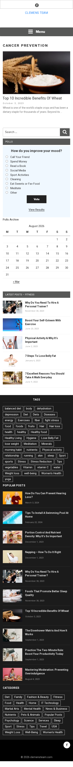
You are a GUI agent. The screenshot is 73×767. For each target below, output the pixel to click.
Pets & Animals (30, 714)
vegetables (11, 467)
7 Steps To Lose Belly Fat (40, 355)
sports (9, 461)
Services (44, 720)
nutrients (32, 449)
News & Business (56, 708)
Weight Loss (12, 732)
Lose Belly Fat (49, 438)
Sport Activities (19, 175)
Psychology (12, 720)
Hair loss (54, 426)
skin (40, 455)
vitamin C (43, 467)
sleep (51, 455)
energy (9, 420)
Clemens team (36, 13)
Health (20, 703)
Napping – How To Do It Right (43, 552)
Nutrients (10, 714)
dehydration (44, 408)
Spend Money (18, 161)
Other (13, 192)
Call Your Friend (20, 157)
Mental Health (32, 708)
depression (12, 414)
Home (32, 703)
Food (8, 703)
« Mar (16, 281)
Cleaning (15, 179)
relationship (12, 455)
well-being (30, 473)
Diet (25, 414)
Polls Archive (11, 219)
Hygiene (31, 438)
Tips (59, 461)
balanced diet (13, 408)
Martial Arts (12, 708)
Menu (40, 32)
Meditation (30, 443)
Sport (62, 455)
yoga (8, 479)
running (28, 455)
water (57, 467)
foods (19, 426)
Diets (36, 414)
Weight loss (12, 473)
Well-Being (31, 732)
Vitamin (27, 467)
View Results (37, 209)
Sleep (57, 720)
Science (29, 720)
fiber (37, 420)
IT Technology (50, 703)
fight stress (52, 420)
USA (54, 726)
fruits (31, 426)
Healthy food (39, 432)
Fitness (58, 697)
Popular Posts (53, 714)
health (8, 432)
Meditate (15, 188)
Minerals (47, 443)
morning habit (13, 449)
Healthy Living (13, 438)
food (8, 426)
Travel (43, 726)
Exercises (24, 420)
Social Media (18, 170)
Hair (41, 426)
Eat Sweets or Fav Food (25, 183)
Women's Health (51, 473)
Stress (22, 461)
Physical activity (52, 449)
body (29, 408)
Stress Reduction (41, 461)
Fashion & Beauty (38, 697)
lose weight (12, 443)
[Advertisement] (36, 22)
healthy (21, 432)
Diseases (49, 414)
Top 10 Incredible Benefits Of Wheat (32, 98)
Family (18, 697)
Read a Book (18, 166)
